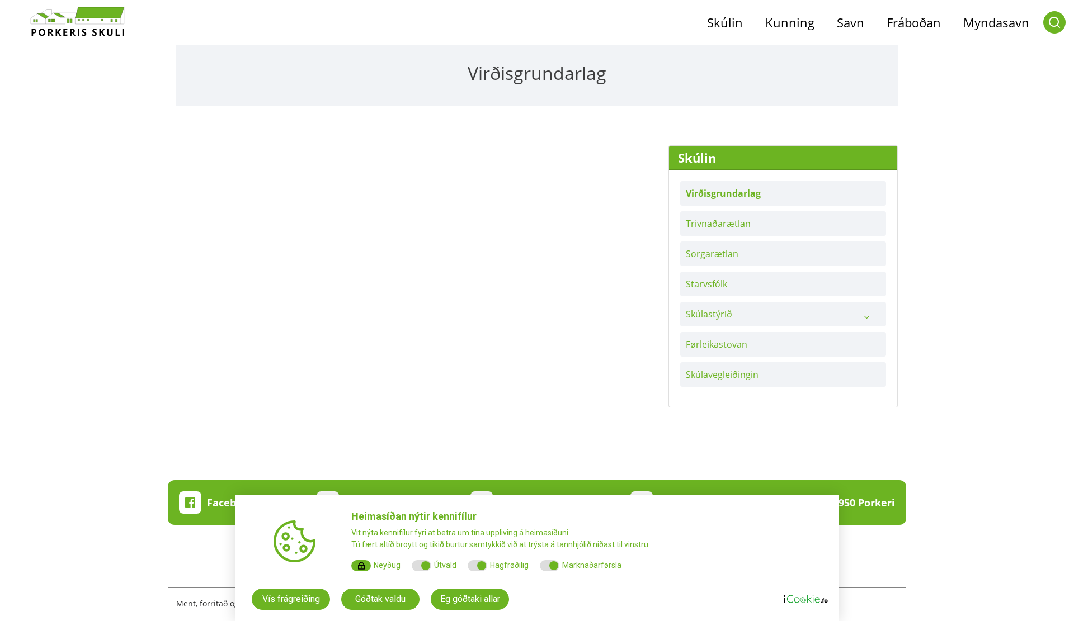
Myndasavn (996, 22)
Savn (850, 22)
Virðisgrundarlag (723, 193)
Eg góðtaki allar (470, 599)
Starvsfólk (706, 284)
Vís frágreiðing (291, 599)
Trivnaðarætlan (718, 223)
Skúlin (725, 22)
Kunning (789, 22)
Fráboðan (914, 22)
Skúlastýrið (709, 314)
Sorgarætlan (712, 254)
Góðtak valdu (380, 599)
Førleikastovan (716, 344)
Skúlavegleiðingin (722, 374)
